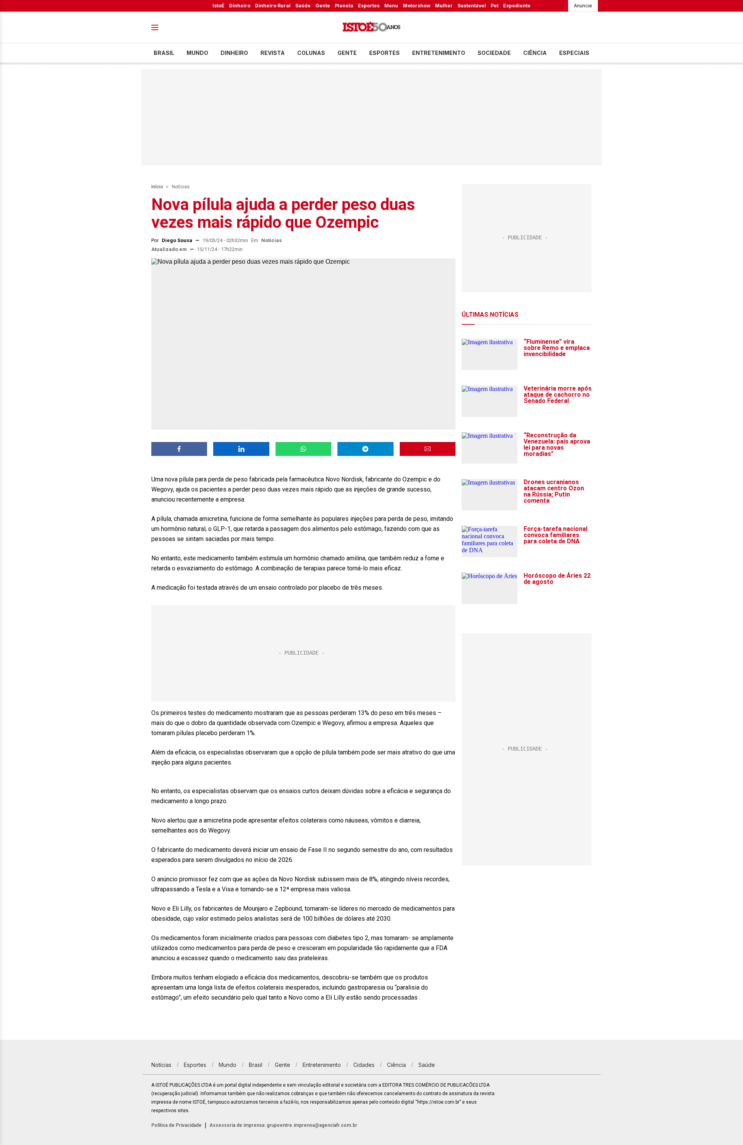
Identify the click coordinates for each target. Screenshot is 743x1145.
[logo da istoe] (371, 28)
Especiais (574, 52)
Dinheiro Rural (273, 6)
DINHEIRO (234, 52)
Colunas (311, 52)
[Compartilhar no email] (427, 449)
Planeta (344, 6)
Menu (391, 6)
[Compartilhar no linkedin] (241, 449)
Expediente (517, 6)
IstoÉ (218, 6)
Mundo (197, 52)
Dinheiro (239, 6)
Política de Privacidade (176, 1125)
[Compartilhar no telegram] (365, 449)
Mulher (444, 6)
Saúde (303, 6)
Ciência (535, 52)
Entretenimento (438, 52)
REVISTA (272, 52)
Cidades (364, 1064)
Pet (494, 6)
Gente (322, 6)
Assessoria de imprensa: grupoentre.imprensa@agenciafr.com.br (283, 1125)
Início (157, 186)
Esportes (369, 6)
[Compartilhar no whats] (303, 449)
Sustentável (471, 6)
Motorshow (416, 6)
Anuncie (583, 6)
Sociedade (494, 52)
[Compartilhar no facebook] (179, 449)
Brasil (164, 52)
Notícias (181, 186)
